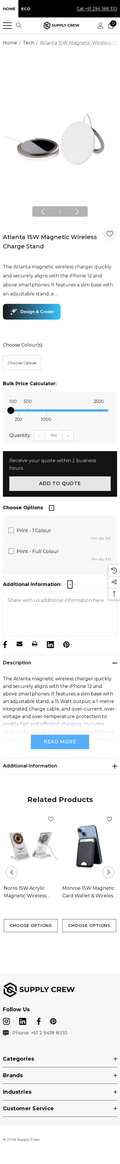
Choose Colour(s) (23, 345)
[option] (60, 139)
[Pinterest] (66, 644)
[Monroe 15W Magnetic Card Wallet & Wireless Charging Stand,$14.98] (89, 846)
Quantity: (20, 435)
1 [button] (60, 212)
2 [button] (60, 943)
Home (9, 8)
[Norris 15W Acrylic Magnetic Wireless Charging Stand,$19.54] (31, 846)
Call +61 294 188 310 (97, 8)
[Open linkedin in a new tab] (23, 1020)
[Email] (19, 644)
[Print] (35, 644)
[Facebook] (4, 644)
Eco (25, 8)
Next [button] (77, 211)
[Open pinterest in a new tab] (53, 1020)
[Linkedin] (50, 644)
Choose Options (31, 925)
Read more (60, 742)
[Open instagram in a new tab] (6, 1020)
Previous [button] (42, 211)
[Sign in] (100, 25)
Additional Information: (32, 584)
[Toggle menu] (7, 25)
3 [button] (69, 943)
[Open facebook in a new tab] (37, 1020)
